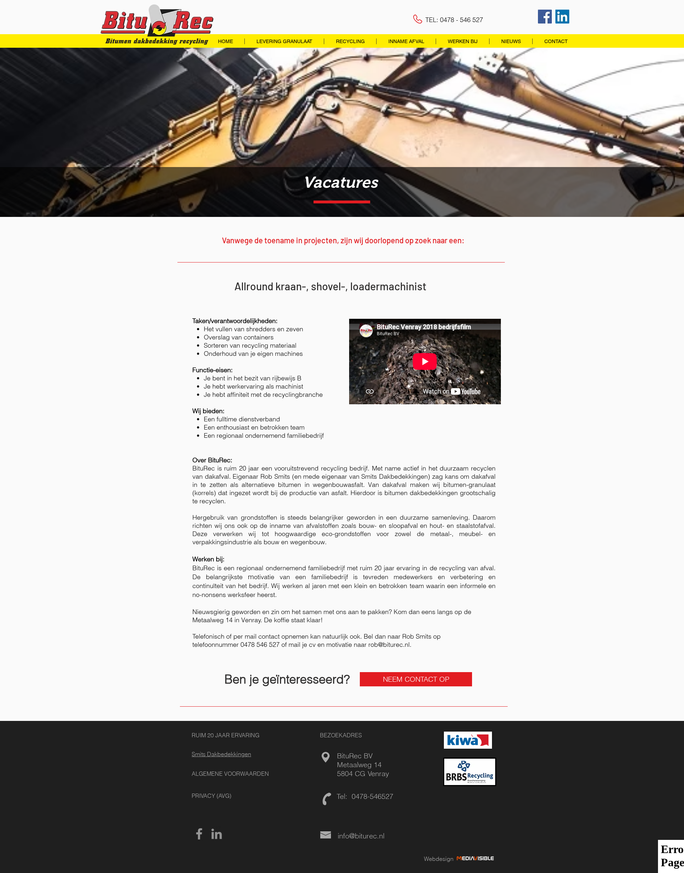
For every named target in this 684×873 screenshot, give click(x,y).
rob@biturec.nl (389, 644)
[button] (284, 41)
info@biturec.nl (361, 835)
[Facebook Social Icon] (545, 17)
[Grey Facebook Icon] (199, 833)
